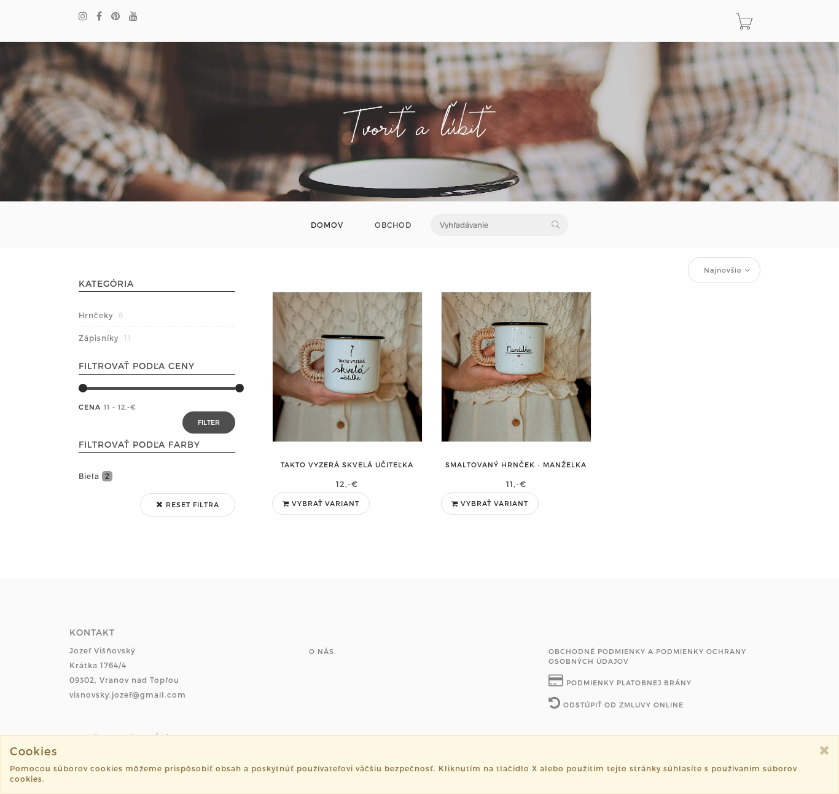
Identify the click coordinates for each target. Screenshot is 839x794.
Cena (90, 407)
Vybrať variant (324, 503)
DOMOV (327, 225)
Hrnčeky (101, 315)
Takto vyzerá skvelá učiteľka (347, 465)
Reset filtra (191, 504)
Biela (94, 476)
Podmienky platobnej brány (628, 683)
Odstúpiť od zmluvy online (622, 705)
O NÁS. (322, 651)
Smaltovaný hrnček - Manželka (516, 465)
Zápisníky (105, 337)
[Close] (824, 750)
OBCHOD (393, 225)
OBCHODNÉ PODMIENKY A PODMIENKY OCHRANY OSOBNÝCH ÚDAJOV (647, 656)
